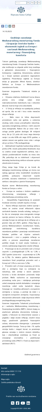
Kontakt (4, 368)
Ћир (32, 2)
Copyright (14, 408)
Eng (39, 2)
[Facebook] (2, 26)
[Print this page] (13, 26)
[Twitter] (6, 26)
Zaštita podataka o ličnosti (11, 382)
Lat (36, 2)
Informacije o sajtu (8, 374)
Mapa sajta (5, 379)
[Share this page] (10, 26)
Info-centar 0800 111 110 (11, 371)
